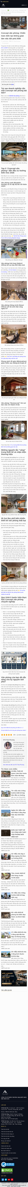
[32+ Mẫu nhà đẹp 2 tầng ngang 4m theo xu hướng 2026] (5, 859)
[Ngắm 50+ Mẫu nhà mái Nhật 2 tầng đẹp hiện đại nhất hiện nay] (5, 816)
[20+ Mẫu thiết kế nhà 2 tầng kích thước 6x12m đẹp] (5, 957)
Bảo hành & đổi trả (5, 1150)
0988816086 (5, 1)
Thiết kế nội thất (5, 1129)
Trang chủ (3, 10)
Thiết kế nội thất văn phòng (7, 1136)
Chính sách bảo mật (5, 1146)
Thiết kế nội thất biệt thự (7, 1131)
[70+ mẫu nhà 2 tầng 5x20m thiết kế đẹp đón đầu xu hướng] (5, 796)
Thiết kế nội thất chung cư (7, 1134)
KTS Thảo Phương (15, 41)
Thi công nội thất (5, 1138)
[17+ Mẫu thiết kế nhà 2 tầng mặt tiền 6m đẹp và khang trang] (5, 938)
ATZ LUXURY (3, 5)
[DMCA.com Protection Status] (7, 1173)
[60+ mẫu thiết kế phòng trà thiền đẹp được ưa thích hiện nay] (5, 918)
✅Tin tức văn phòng (13, 10)
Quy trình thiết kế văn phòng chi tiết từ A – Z (12, 727)
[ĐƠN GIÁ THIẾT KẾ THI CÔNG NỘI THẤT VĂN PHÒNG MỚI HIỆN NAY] (5, 835)
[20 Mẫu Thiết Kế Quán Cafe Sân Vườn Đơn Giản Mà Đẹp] (5, 777)
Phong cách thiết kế (5, 1140)
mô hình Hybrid (12, 270)
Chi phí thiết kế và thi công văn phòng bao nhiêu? (13, 730)
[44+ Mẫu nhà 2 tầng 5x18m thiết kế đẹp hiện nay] (5, 898)
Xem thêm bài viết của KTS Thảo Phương (13, 764)
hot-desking (4, 271)
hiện (12, 84)
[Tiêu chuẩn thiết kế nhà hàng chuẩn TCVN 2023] (5, 879)
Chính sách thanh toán (6, 1148)
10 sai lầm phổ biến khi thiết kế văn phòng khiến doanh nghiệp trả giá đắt (13, 592)
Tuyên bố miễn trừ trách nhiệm (8, 1153)
